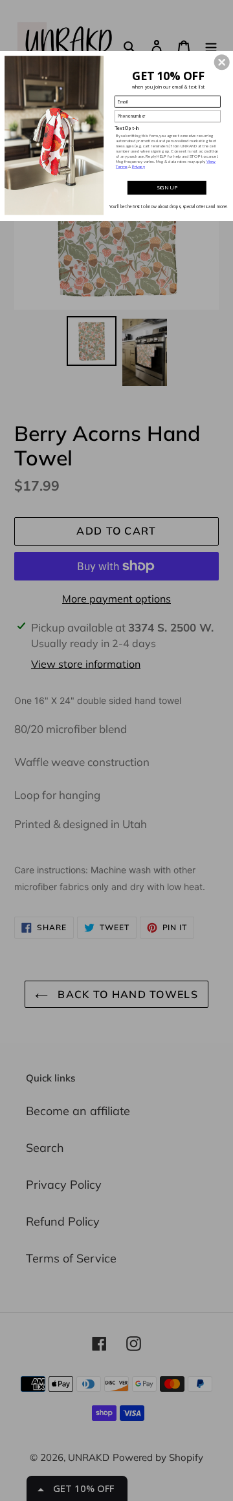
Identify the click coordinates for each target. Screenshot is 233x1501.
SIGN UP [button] (167, 187)
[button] (222, 62)
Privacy (138, 166)
